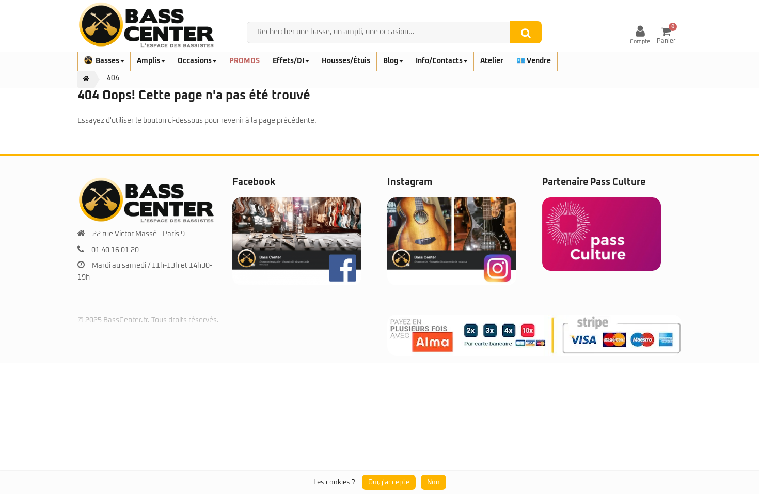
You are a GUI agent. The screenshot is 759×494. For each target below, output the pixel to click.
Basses (108, 61)
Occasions (195, 61)
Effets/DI (289, 61)
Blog (391, 61)
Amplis (149, 61)
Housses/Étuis (346, 61)
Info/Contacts (440, 61)
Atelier (491, 61)
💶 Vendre (533, 61)
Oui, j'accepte (388, 482)
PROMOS (244, 61)
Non (433, 482)
